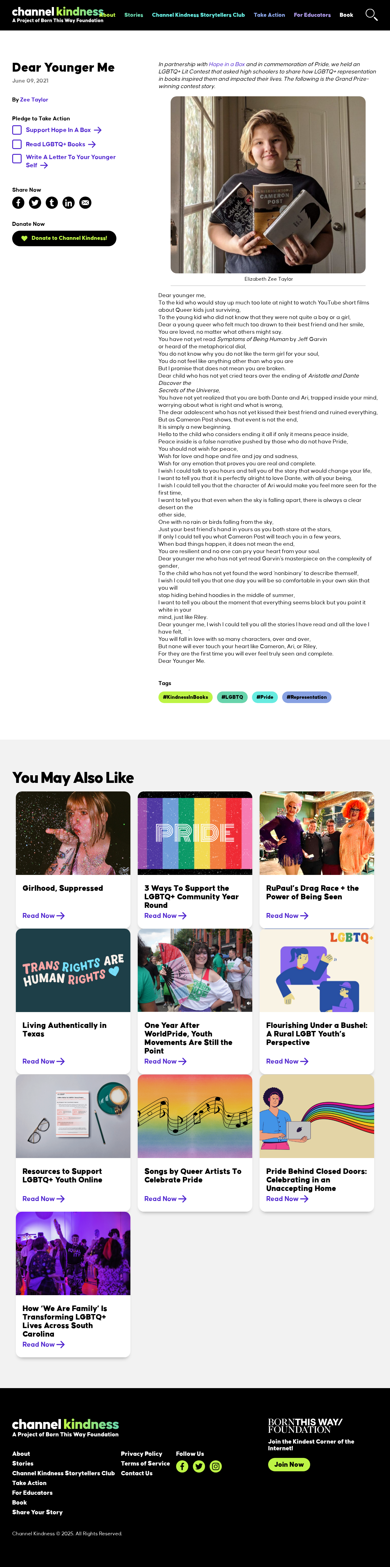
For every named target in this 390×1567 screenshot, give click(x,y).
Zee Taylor (34, 100)
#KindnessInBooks (185, 697)
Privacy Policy (141, 1454)
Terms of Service (145, 1463)
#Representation (307, 697)
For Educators (312, 15)
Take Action (269, 15)
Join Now (289, 1464)
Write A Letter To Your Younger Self (71, 161)
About (107, 15)
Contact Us (137, 1473)
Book (346, 15)
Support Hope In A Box (59, 130)
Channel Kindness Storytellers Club (198, 15)
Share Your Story (37, 1512)
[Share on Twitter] (35, 203)
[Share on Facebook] (18, 203)
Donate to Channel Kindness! (68, 238)
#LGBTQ (232, 697)
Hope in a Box (227, 65)
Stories (133, 15)
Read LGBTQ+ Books (56, 144)
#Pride (265, 697)
